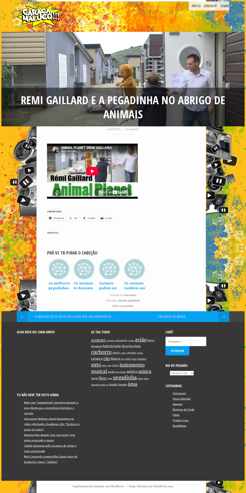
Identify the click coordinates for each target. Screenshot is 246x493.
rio (107, 384)
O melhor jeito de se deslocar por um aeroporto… (74, 316)
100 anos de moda (171, 316)
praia (102, 384)
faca (123, 359)
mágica (132, 371)
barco (151, 340)
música (144, 371)
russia (113, 384)
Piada (176, 415)
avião (141, 339)
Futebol (141, 359)
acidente (98, 339)
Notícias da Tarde (183, 409)
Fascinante (130, 295)
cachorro (101, 351)
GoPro (115, 365)
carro (116, 352)
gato (96, 364)
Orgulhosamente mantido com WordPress (98, 486)
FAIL (128, 359)
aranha (131, 340)
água (132, 384)
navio (94, 378)
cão (106, 358)
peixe (140, 378)
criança (97, 358)
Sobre (224, 5)
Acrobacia (110, 340)
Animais (122, 300)
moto (123, 371)
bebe (117, 346)
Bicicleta (128, 346)
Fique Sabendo (182, 398)
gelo (109, 365)
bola (138, 346)
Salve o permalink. (123, 306)
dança (115, 358)
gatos (104, 365)
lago (118, 372)
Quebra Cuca (181, 420)
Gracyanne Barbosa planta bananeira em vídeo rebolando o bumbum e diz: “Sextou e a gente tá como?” (52, 424)
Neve (103, 377)
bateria (108, 346)
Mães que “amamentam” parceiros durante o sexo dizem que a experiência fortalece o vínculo (51, 408)
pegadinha (134, 300)
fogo (134, 359)
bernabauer (132, 129)
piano (146, 378)
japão (111, 372)
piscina (95, 384)
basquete (96, 346)
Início (196, 5)
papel (109, 378)
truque (122, 384)
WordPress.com (163, 486)
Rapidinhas (179, 425)
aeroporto (122, 340)
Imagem (177, 404)
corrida (140, 353)
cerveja (131, 352)
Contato (210, 5)
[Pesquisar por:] (186, 341)
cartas (123, 353)
